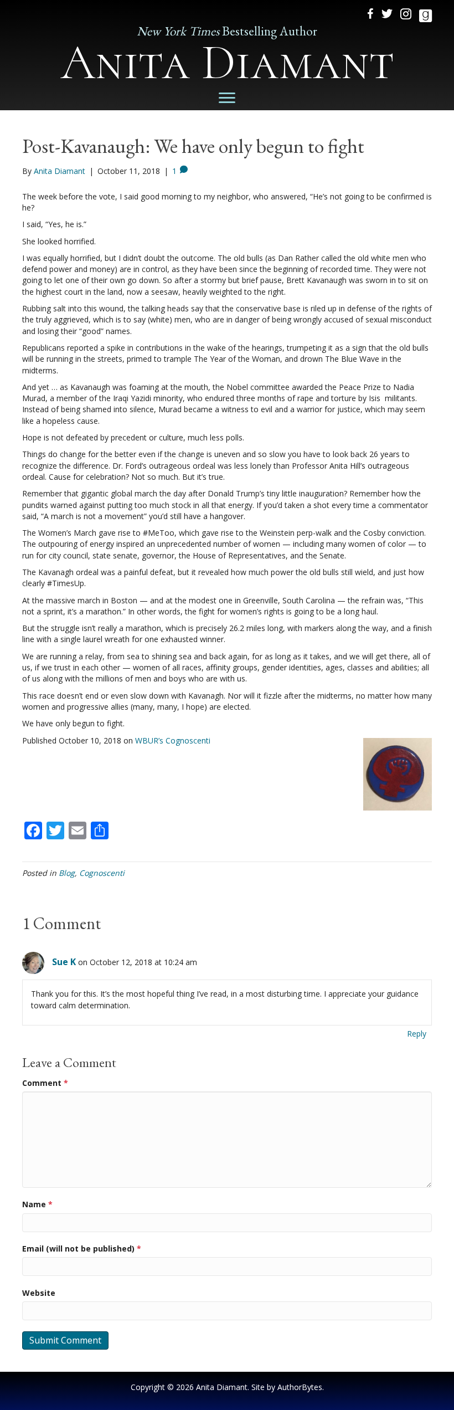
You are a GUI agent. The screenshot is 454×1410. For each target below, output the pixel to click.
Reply (416, 1033)
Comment (45, 1083)
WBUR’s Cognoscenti (172, 740)
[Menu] (227, 98)
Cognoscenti (102, 873)
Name (37, 1204)
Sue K (64, 962)
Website (38, 1293)
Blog (67, 873)
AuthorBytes (299, 1387)
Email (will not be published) (81, 1248)
